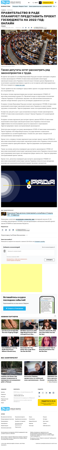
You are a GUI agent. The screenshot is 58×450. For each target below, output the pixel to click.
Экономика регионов (6, 427)
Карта (2, 402)
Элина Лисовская (53, 382)
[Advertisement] (21, 278)
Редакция (3, 394)
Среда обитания (33, 421)
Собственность (46, 425)
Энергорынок (4, 423)
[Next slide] (56, 6)
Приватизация (4, 425)
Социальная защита (20, 417)
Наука (30, 417)
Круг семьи (45, 421)
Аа (40, 2)
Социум (45, 417)
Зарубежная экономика (21, 419)
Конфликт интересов (20, 421)
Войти (36, 2)
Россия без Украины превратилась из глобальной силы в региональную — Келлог (34, 378)
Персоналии (18, 427)
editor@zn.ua (17, 401)
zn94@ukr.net (31, 398)
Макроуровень (4, 421)
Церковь (31, 423)
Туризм (45, 423)
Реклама (3, 396)
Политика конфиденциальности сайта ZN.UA (46, 443)
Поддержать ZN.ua (47, 2)
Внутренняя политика (6, 417)
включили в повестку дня (25, 219)
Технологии (32, 419)
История (45, 419)
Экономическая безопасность (19, 424)
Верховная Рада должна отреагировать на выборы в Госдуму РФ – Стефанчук (30, 214)
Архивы (3, 392)
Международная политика (7, 419)
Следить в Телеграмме (15, 308)
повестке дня (20, 85)
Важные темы (5, 6)
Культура (31, 425)
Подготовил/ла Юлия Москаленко (13, 235)
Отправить (49, 259)
